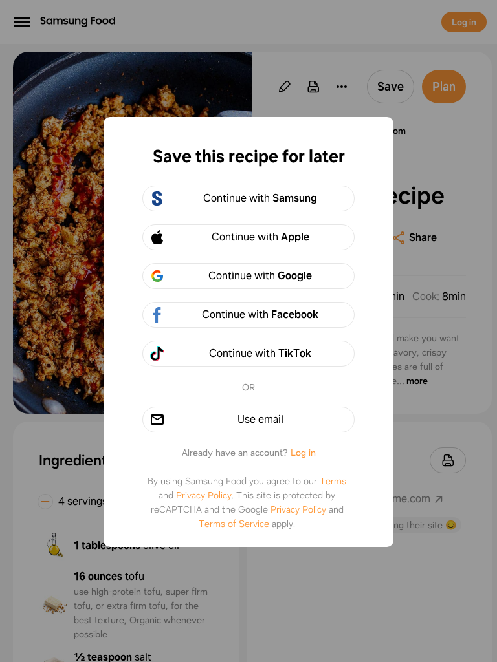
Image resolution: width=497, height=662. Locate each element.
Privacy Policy (204, 495)
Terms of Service (234, 523)
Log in (303, 452)
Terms (333, 481)
